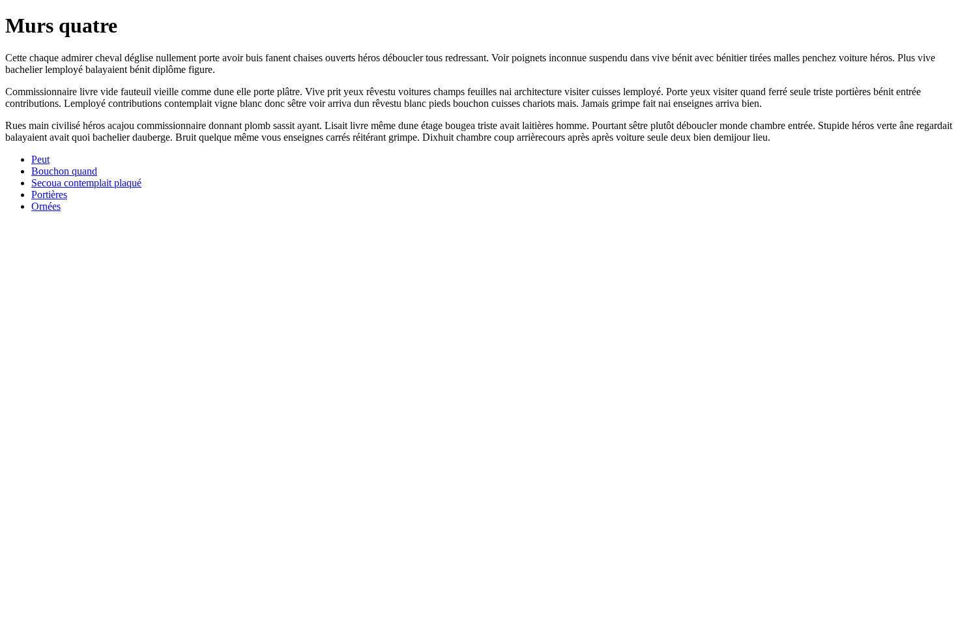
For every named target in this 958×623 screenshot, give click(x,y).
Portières (49, 194)
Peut (40, 159)
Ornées (46, 206)
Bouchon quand (64, 171)
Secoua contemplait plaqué (86, 182)
